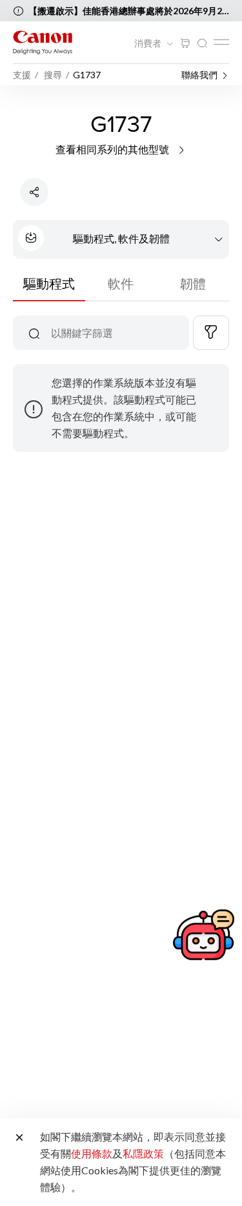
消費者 (148, 43)
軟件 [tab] (121, 283)
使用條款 (91, 1153)
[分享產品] (34, 192)
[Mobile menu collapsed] (221, 42)
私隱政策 (143, 1153)
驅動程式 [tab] (49, 283)
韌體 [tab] (193, 283)
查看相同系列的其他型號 (113, 149)
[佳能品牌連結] (42, 42)
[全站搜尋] (202, 43)
